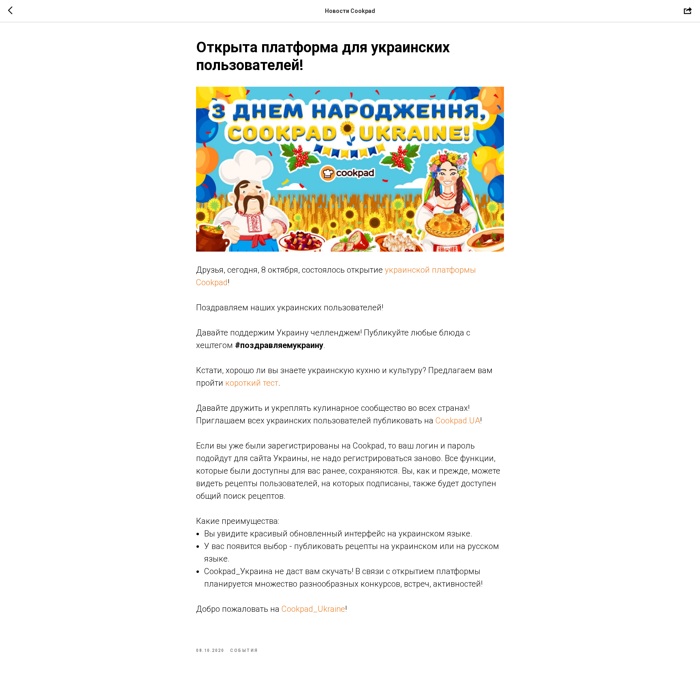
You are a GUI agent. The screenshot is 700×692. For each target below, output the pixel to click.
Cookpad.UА (457, 420)
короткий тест (251, 383)
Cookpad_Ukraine (313, 609)
